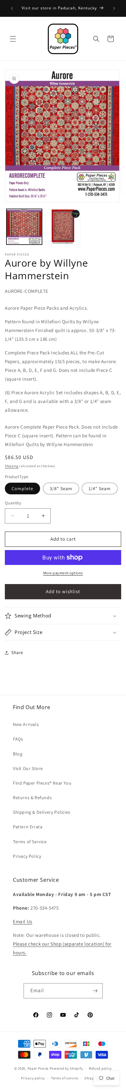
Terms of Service (30, 842)
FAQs (18, 739)
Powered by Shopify (66, 1068)
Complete (22, 488)
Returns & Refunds (32, 797)
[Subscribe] (95, 990)
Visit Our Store (28, 768)
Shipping (11, 466)
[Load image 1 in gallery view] (24, 227)
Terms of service (64, 1078)
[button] (13, 39)
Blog (17, 754)
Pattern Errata (27, 827)
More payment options (63, 572)
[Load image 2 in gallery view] (63, 227)
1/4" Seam (100, 488)
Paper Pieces (38, 1068)
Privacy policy (33, 1078)
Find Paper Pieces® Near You (42, 783)
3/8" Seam (61, 488)
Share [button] (17, 652)
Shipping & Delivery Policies (41, 812)
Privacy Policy (27, 856)
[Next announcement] (114, 8)
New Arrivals (26, 724)
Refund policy (100, 1068)
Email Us (22, 921)
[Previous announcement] (12, 8)
